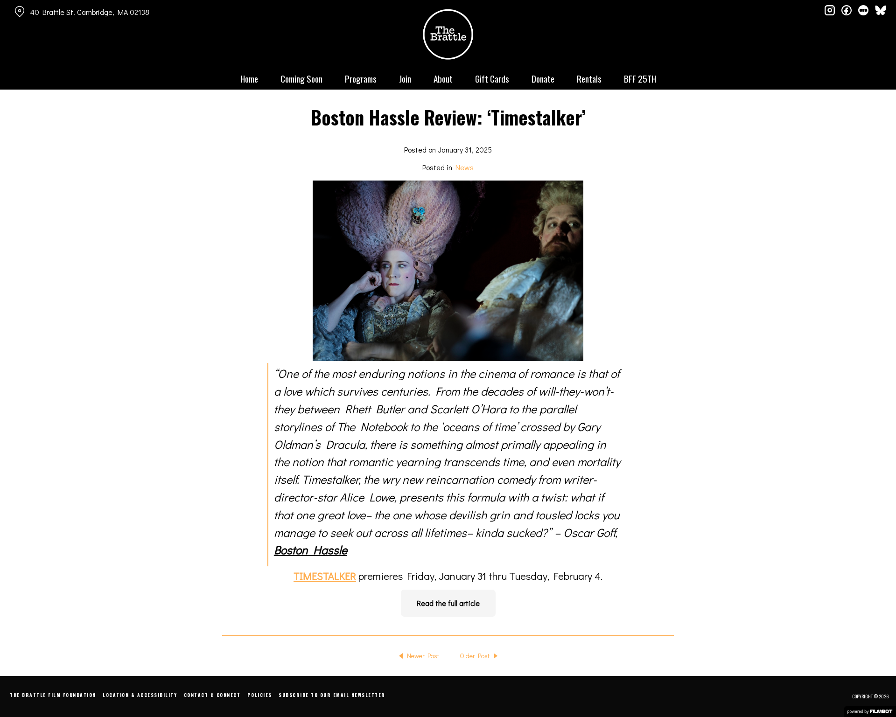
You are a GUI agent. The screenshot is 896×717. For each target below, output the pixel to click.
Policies (259, 694)
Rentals (589, 78)
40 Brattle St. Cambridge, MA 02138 (89, 12)
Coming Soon (301, 78)
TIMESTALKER (325, 576)
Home (249, 78)
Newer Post (423, 655)
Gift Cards (492, 78)
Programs (361, 78)
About (443, 78)
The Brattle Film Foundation (53, 694)
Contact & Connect (212, 694)
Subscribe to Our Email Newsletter (332, 694)
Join (405, 78)
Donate (543, 78)
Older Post (475, 655)
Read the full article (448, 603)
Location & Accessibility (140, 694)
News (464, 167)
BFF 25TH (640, 78)
